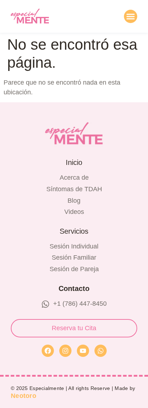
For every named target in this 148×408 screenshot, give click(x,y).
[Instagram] (65, 351)
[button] (131, 16)
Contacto (74, 288)
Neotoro (23, 395)
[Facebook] (48, 351)
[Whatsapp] (100, 351)
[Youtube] (83, 351)
